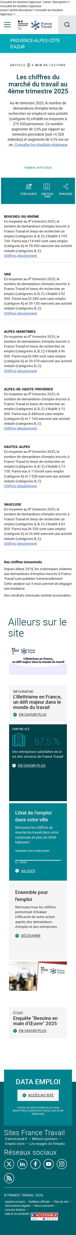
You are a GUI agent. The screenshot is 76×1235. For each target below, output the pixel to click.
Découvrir (30, 935)
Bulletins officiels (39, 1201)
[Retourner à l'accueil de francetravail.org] (44, 25)
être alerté (29, 193)
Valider (28, 871)
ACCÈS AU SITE (41, 1095)
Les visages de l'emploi (47, 1143)
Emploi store (15, 1143)
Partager (65, 193)
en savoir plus (32, 1030)
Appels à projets (15, 1201)
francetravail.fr (16, 1138)
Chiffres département (20, 255)
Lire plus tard (47, 195)
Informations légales (18, 1206)
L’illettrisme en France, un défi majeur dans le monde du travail (37, 702)
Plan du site (61, 1201)
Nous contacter (44, 1206)
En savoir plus (32, 714)
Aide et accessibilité (17, 1214)
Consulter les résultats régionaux (40, 144)
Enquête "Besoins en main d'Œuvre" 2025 (35, 1021)
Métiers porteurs (45, 1138)
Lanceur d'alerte (15, 1210)
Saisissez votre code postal (32, 851)
